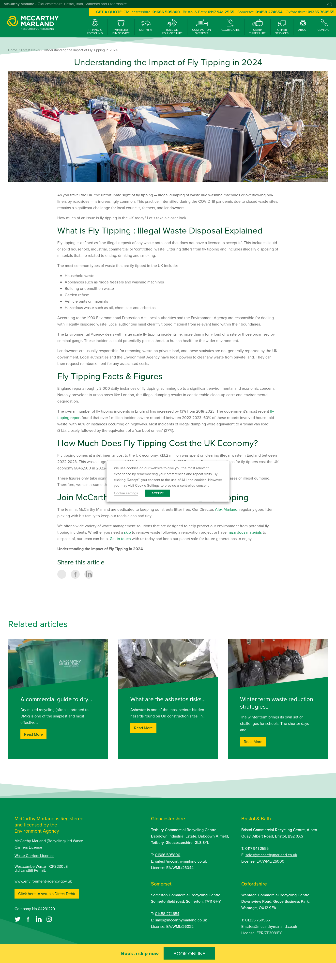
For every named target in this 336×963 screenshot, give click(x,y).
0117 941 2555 (257, 848)
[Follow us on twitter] (18, 918)
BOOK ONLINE (189, 953)
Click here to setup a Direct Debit (46, 893)
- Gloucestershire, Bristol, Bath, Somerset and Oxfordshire (65, 3)
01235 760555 (257, 920)
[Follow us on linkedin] (39, 918)
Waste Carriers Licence (34, 855)
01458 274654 (167, 913)
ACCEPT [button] (158, 493)
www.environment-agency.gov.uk (43, 881)
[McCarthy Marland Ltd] (33, 22)
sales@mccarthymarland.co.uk (181, 861)
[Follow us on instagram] (49, 918)
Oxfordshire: (310, 12)
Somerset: (260, 12)
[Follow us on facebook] (28, 918)
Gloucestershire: (151, 12)
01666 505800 (167, 854)
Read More (33, 734)
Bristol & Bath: (208, 12)
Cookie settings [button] (126, 493)
